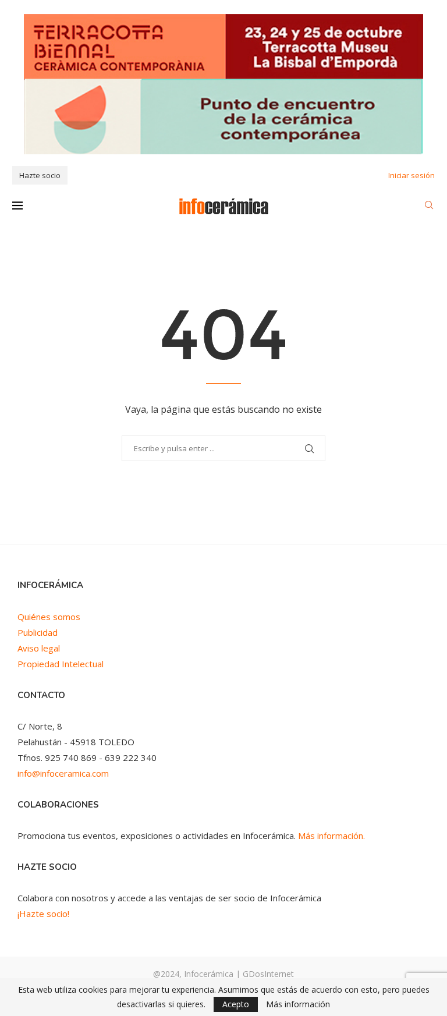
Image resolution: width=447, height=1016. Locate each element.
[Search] (429, 206)
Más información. (331, 835)
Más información (298, 1004)
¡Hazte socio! (43, 913)
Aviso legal (38, 648)
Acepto (235, 1004)
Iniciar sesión (411, 175)
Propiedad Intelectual (60, 664)
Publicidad (37, 632)
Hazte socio (40, 175)
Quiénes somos (48, 616)
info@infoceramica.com (63, 773)
